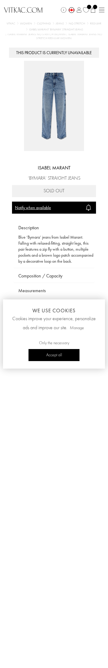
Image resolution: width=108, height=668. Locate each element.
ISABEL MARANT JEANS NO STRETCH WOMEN (37, 34)
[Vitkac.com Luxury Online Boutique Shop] (23, 9)
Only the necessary (54, 343)
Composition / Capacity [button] (40, 276)
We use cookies (54, 310)
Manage (77, 328)
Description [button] (28, 227)
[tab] (54, 227)
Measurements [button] (32, 290)
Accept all (54, 355)
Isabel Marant (54, 168)
